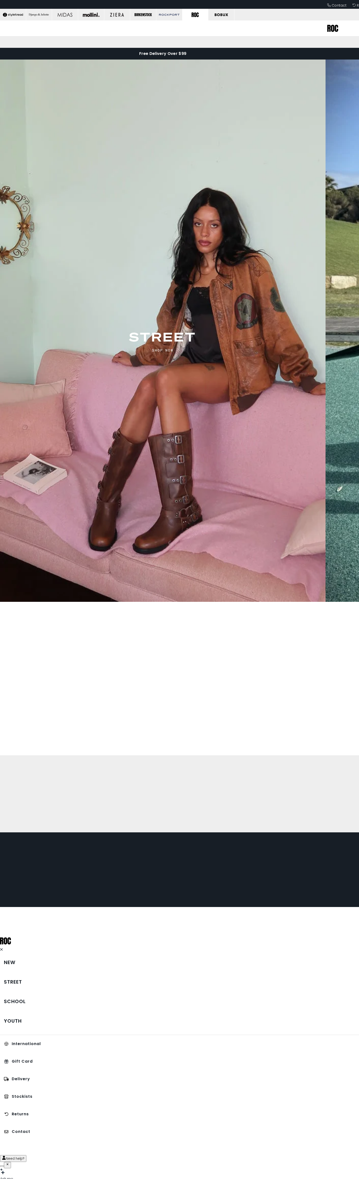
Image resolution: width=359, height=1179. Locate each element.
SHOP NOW (162, 350)
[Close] (7, 1165)
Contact (339, 5)
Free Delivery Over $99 (162, 53)
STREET (162, 336)
